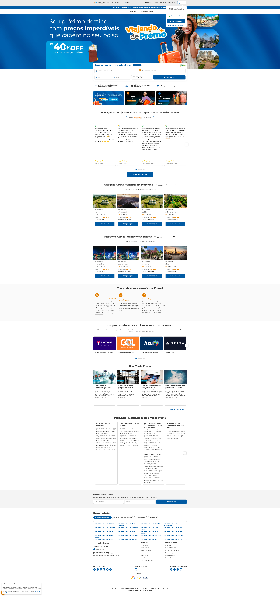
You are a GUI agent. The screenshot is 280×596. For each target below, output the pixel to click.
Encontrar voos (169, 77)
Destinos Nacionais (170, 547)
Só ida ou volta (147, 65)
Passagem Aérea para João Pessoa (149, 528)
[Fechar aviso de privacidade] (40, 583)
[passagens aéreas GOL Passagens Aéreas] (128, 343)
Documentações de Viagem (173, 553)
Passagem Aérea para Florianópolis (171, 524)
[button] (176, 25)
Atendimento (145, 555)
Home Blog (168, 545)
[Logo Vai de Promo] (101, 3)
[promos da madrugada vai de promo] (140, 98)
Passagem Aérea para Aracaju (104, 523)
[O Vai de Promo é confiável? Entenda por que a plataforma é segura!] (152, 377)
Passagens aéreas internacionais (122, 517)
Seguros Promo (147, 305)
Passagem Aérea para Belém (173, 527)
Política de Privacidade (147, 553)
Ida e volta (137, 65)
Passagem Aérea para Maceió (104, 531)
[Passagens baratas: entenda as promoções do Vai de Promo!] (175, 377)
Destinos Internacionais (172, 550)
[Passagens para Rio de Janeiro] (128, 201)
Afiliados (170, 2)
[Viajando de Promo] (108, 98)
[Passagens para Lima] (175, 253)
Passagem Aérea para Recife (173, 531)
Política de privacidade (146, 593)
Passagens (132, 11)
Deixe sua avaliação (140, 174)
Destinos (117, 2)
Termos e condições (133, 593)
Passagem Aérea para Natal (126, 531)
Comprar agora (105, 224)
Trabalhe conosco (146, 558)
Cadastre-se (171, 501)
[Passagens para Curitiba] (104, 201)
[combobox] (118, 71)
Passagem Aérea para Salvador (128, 535)
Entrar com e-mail (176, 21)
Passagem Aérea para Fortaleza (105, 527)
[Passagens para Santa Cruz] (152, 253)
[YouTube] (181, 569)
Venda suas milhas (152, 2)
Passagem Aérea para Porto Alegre (149, 532)
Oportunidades (153, 517)
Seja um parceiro (146, 550)
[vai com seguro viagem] (171, 98)
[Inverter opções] (140, 70)
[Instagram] (174, 569)
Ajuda (164, 2)
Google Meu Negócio (108, 438)
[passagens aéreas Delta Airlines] (175, 343)
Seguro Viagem (148, 11)
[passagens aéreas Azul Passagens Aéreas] (151, 343)
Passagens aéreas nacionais (102, 517)
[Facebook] (171, 569)
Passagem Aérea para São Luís (173, 535)
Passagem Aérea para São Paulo (151, 535)
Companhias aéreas (140, 517)
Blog (128, 2)
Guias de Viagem (170, 555)
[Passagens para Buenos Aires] (104, 253)
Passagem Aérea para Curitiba (150, 523)
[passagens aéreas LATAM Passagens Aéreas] (104, 343)
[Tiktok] (177, 569)
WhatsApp (177, 431)
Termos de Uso (145, 547)
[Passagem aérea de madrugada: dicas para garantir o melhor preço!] (104, 377)
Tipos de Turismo (170, 558)
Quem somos (144, 545)
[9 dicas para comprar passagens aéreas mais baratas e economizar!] (128, 377)
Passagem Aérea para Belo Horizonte (126, 524)
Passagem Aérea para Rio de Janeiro (104, 536)
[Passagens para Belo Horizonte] (175, 201)
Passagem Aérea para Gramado (128, 527)
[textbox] (116, 71)
